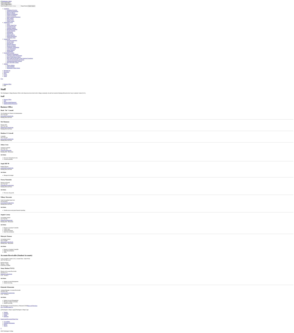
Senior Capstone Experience (13, 17)
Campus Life (7, 39)
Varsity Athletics (11, 65)
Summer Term (10, 19)
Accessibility (7, 321)
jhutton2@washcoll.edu (6, 274)
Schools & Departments (12, 11)
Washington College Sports (13, 68)
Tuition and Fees (11, 35)
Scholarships (10, 32)
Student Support (11, 50)
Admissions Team (11, 37)
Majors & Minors (11, 12)
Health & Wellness (11, 44)
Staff (5, 101)
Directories (6, 72)
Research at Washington (12, 54)
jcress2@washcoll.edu (6, 150)
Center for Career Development (14, 55)
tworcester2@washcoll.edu (7, 202)
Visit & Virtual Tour (11, 25)
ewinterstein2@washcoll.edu (8, 293)
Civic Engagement (11, 48)
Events (5, 74)
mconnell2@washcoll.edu (7, 116)
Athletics (6, 64)
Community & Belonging (13, 47)
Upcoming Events (11, 26)
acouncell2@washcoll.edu (7, 168)
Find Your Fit (10, 43)
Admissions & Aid (8, 22)
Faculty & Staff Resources (10, 102)
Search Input (4, 6)
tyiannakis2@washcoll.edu (7, 185)
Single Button (24, 6)
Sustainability (10, 51)
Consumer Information (9, 323)
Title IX (5, 325)
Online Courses (10, 21)
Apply (8, 24)
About (5, 76)
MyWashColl (7, 70)
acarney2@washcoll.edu (6, 220)
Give (2, 78)
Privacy (5, 324)
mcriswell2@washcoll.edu (7, 139)
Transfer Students (11, 30)
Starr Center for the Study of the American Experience (20, 58)
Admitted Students (11, 28)
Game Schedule (10, 66)
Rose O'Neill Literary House (14, 57)
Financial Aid (10, 33)
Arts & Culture (10, 41)
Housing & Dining (11, 46)
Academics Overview (12, 10)
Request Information (12, 36)
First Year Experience (12, 40)
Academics (6, 8)
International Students (12, 29)
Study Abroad (10, 18)
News (5, 73)
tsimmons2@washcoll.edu (7, 127)
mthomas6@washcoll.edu (7, 242)
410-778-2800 (4, 307)
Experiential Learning (9, 53)
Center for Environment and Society (15, 59)
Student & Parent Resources (10, 103)
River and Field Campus (13, 62)
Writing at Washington (12, 14)
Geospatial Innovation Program (14, 61)
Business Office (7, 84)
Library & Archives (11, 15)
